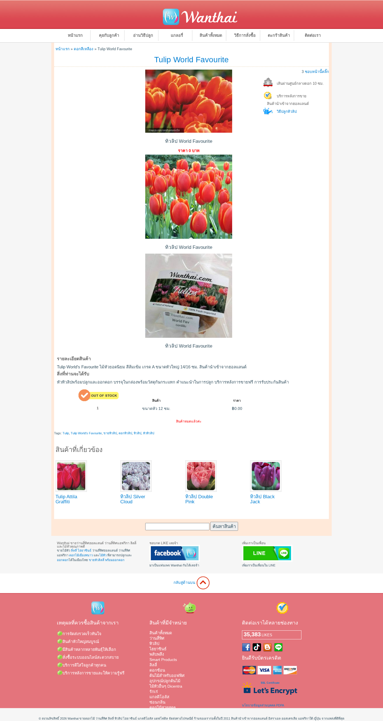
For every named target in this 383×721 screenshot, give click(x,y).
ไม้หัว (103, 555)
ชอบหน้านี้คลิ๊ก (317, 72)
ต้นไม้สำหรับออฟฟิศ (166, 675)
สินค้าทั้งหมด (211, 35)
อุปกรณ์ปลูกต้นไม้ (164, 681)
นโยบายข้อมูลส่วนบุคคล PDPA (263, 705)
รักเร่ (153, 691)
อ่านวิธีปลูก (143, 35)
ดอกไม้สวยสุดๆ (162, 707)
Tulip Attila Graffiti (66, 499)
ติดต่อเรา (313, 35)
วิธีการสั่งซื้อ (245, 35)
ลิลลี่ (74, 550)
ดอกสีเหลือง (83, 49)
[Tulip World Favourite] (188, 131)
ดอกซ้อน (157, 670)
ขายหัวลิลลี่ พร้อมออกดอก (106, 560)
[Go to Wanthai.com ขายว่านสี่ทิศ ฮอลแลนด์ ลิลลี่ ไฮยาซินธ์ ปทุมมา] (200, 24)
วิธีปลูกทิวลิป (287, 111)
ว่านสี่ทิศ (156, 638)
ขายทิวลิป (110, 433)
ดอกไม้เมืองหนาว (81, 555)
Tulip (66, 433)
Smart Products (163, 659)
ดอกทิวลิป (125, 433)
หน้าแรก (75, 35)
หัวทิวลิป (148, 433)
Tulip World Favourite (191, 59)
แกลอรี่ (177, 35)
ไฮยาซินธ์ (84, 550)
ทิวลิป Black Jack (262, 499)
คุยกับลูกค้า (109, 35)
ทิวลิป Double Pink (199, 499)
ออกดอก (63, 560)
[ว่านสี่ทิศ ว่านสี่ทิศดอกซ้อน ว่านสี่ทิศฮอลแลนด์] (174, 560)
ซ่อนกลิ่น (157, 702)
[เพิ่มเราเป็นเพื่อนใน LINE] (267, 560)
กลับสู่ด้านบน (185, 582)
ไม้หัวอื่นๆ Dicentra (165, 686)
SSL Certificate (270, 682)
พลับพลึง (156, 654)
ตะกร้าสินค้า (279, 35)
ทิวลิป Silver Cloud (132, 499)
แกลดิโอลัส (159, 697)
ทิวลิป (137, 433)
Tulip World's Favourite (86, 433)
